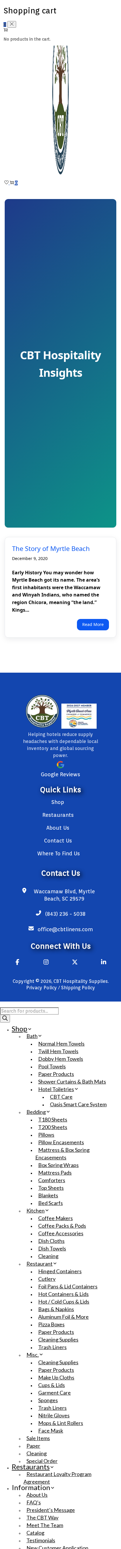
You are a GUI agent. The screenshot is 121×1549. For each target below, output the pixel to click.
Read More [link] (93, 624)
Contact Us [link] (58, 841)
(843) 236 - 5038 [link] (65, 914)
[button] (5, 1019)
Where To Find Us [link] (58, 853)
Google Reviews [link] (60, 774)
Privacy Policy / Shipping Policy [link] (60, 987)
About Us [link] (57, 828)
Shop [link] (57, 802)
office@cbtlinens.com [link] (65, 929)
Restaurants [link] (58, 815)
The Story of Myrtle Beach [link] (51, 548)
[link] (60, 178)
